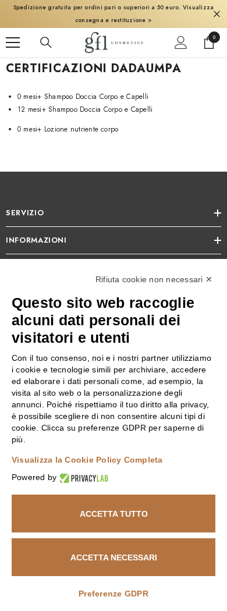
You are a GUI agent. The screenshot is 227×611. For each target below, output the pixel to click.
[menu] (13, 42)
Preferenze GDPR (113, 593)
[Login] (181, 42)
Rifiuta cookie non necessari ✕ (153, 279)
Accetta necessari (113, 557)
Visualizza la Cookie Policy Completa (87, 459)
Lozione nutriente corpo (67, 129)
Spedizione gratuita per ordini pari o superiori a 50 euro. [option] (113, 13)
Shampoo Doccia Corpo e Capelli (82, 96)
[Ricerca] (46, 42)
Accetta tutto (114, 513)
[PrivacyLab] (82, 477)
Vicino (216, 14)
